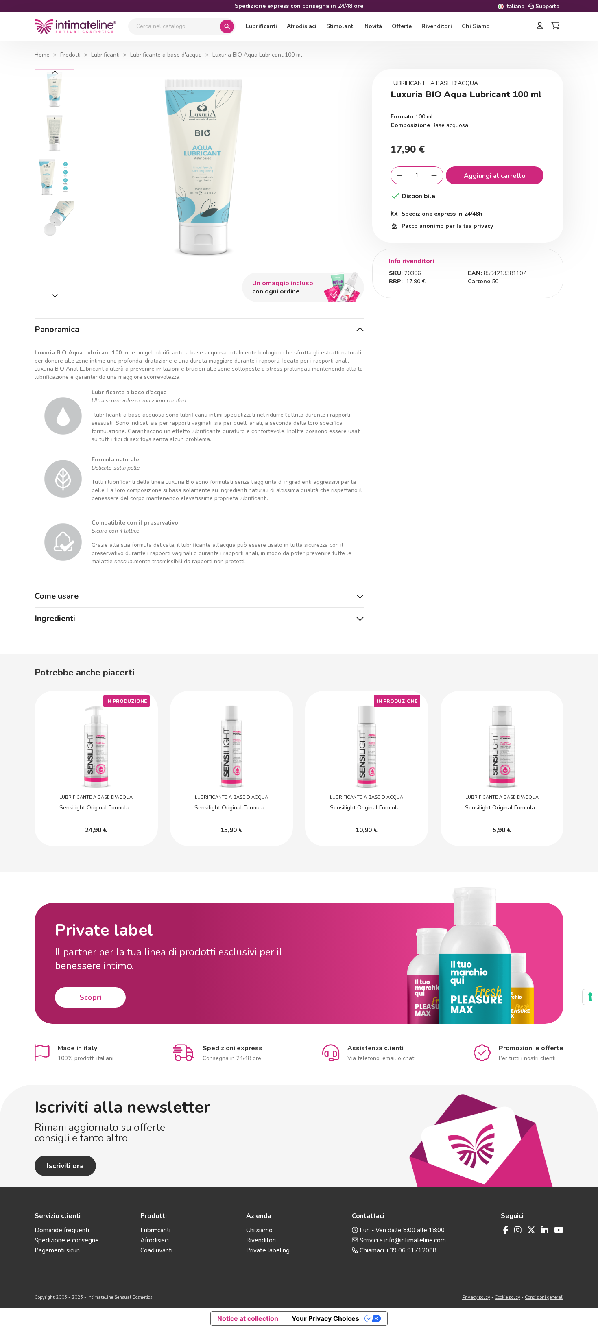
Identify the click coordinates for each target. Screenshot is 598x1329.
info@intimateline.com (415, 1240)
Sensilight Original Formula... (96, 807)
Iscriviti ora (65, 1166)
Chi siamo (259, 1230)
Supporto (546, 6)
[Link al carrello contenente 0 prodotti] (555, 26)
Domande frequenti (62, 1230)
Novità (373, 26)
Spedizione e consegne (67, 1240)
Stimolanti (340, 26)
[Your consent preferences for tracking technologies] (590, 997)
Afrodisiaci (301, 26)
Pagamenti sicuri (57, 1250)
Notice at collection (247, 1318)
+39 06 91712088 (411, 1250)
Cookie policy (507, 1297)
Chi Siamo (476, 26)
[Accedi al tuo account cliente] (540, 26)
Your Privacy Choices (325, 1318)
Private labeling (268, 1250)
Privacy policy (476, 1297)
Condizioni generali (544, 1297)
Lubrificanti (261, 26)
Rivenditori (436, 26)
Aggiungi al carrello (495, 175)
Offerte (402, 26)
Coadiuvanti (156, 1250)
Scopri (90, 997)
